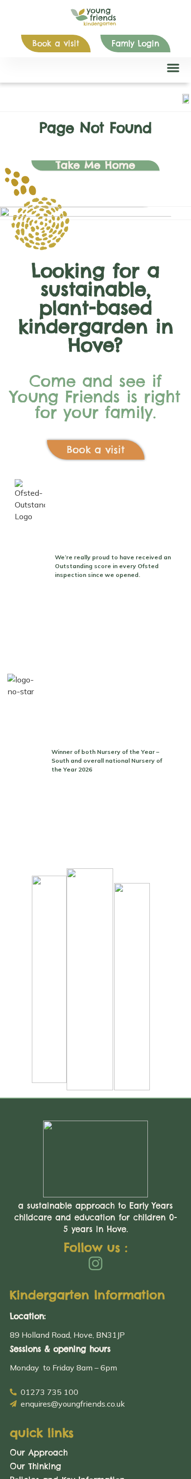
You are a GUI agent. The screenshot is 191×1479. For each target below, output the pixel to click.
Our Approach (39, 1452)
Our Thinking (35, 1466)
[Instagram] (95, 1263)
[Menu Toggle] (173, 67)
